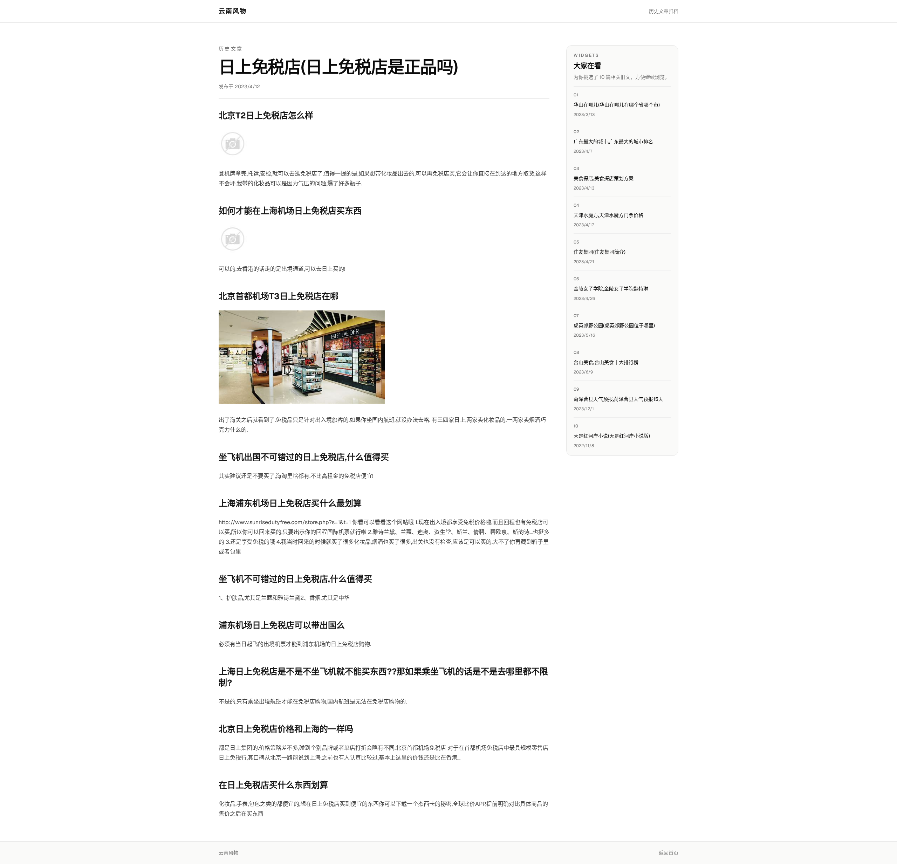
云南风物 (233, 11)
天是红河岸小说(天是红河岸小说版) (612, 436)
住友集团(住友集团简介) (599, 252)
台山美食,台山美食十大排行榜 (606, 362)
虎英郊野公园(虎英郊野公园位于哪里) (614, 325)
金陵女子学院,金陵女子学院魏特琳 (611, 289)
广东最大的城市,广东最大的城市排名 (613, 141)
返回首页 (668, 853)
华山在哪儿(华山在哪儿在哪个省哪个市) (617, 105)
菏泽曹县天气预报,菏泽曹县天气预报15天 (618, 399)
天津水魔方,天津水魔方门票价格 (608, 215)
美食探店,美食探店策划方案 (604, 178)
